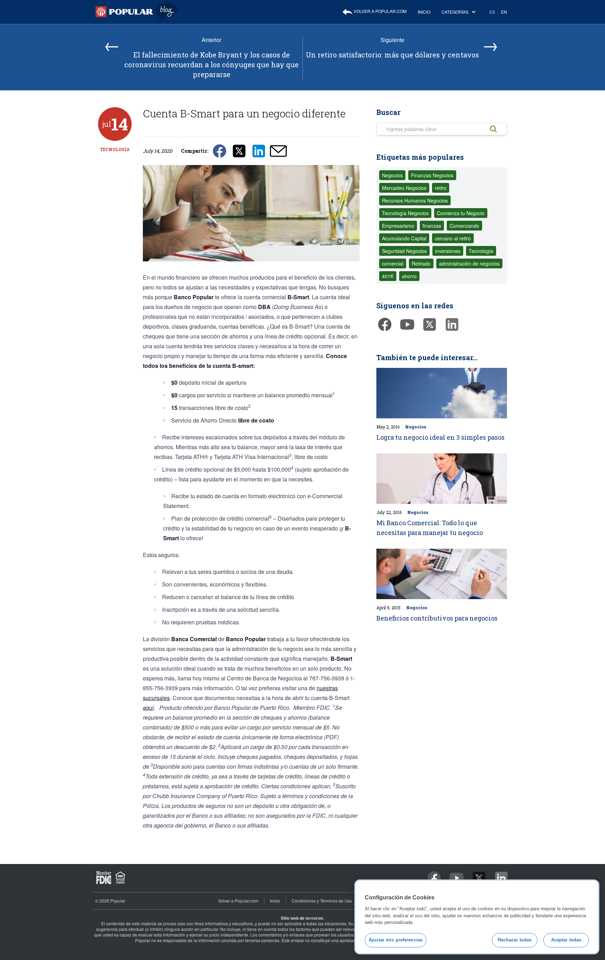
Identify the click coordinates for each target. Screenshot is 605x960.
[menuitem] (374, 12)
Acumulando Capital (404, 238)
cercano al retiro (453, 238)
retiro (440, 187)
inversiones (447, 250)
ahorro (409, 276)
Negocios (392, 175)
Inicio (424, 12)
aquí (148, 708)
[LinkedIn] (452, 324)
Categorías (454, 12)
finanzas (432, 225)
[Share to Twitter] (239, 150)
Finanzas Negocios (432, 175)
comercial (392, 263)
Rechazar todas (515, 939)
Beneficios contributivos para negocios (437, 618)
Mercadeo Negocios (404, 187)
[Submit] (497, 129)
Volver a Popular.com (379, 11)
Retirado (421, 263)
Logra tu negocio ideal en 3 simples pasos (440, 437)
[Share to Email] (278, 150)
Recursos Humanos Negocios (415, 200)
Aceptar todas (566, 939)
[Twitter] (429, 324)
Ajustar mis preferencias (396, 939)
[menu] (426, 12)
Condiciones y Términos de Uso (322, 901)
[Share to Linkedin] (258, 150)
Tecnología (115, 149)
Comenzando (464, 225)
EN (504, 12)
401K (388, 276)
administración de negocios (469, 263)
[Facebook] (384, 324)
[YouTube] (407, 324)
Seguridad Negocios (404, 250)
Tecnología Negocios (405, 213)
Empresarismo (398, 225)
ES (492, 12)
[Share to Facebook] (219, 150)
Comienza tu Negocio (461, 213)
